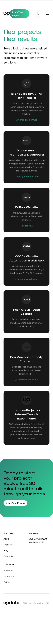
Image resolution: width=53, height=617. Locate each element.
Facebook (9, 570)
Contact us (9, 556)
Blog (6, 551)
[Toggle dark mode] (37, 14)
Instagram (9, 576)
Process (7, 545)
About (7, 539)
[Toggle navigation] (47, 14)
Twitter (7, 582)
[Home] (7, 13)
